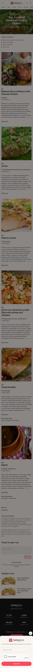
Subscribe (16, 663)
